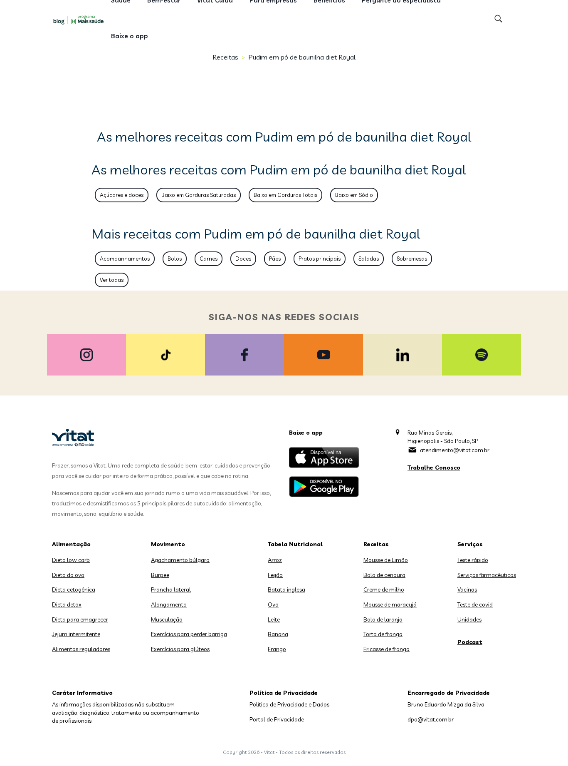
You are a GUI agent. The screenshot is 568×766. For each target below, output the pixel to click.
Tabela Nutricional (295, 544)
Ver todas (111, 279)
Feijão (275, 575)
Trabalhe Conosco (433, 467)
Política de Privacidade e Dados (289, 704)
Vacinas (467, 589)
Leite (274, 619)
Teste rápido (472, 560)
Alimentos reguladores (81, 649)
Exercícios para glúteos (180, 649)
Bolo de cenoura (384, 575)
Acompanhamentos (125, 258)
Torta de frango (383, 634)
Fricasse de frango (386, 649)
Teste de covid (475, 604)
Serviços (470, 544)
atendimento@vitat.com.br (454, 450)
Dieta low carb (71, 560)
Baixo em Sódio (354, 195)
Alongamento (169, 604)
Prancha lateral (171, 589)
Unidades (469, 619)
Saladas (368, 258)
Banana (278, 634)
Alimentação (71, 544)
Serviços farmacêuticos (486, 575)
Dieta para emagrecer (80, 619)
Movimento (168, 544)
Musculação (167, 619)
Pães (275, 258)
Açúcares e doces (121, 195)
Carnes (208, 258)
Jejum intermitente (76, 634)
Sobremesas (412, 258)
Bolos (175, 258)
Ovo (273, 604)
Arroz (275, 560)
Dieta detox (66, 604)
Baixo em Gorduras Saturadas (198, 195)
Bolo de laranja (383, 619)
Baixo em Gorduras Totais (285, 195)
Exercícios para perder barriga (189, 634)
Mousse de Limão (385, 560)
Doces (243, 258)
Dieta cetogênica (73, 589)
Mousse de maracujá (390, 604)
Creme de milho (383, 589)
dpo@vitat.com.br (430, 719)
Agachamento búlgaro (180, 560)
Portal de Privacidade (276, 719)
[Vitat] (80, 19)
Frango (277, 649)
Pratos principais (320, 258)
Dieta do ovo (68, 575)
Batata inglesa (286, 589)
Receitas (225, 57)
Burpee (160, 575)
